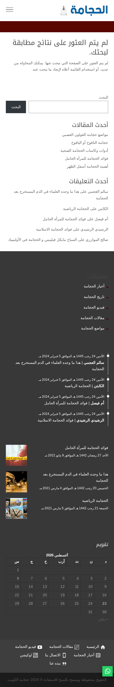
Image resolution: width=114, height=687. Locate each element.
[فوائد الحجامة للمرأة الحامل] (16, 456)
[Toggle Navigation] (9, 10)
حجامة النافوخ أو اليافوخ (89, 142)
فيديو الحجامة (94, 307)
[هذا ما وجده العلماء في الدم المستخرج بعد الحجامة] (16, 482)
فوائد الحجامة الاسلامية (54, 229)
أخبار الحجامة (94, 286)
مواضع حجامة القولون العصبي (85, 134)
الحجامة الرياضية (76, 209)
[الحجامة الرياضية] (16, 509)
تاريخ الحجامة (94, 297)
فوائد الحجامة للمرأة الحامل (86, 158)
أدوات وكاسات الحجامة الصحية (84, 150)
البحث (103, 97)
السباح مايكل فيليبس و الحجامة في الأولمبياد (42, 239)
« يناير (103, 619)
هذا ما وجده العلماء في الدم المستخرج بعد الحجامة (75, 477)
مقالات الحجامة (92, 318)
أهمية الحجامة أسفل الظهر (87, 166)
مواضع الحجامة (92, 328)
